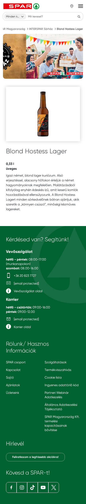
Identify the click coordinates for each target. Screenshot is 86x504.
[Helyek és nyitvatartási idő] (71, 6)
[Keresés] (79, 16)
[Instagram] (22, 487)
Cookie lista (53, 377)
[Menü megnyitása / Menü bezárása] (80, 6)
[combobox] (15, 16)
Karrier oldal (22, 327)
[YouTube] (43, 487)
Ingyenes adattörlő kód (62, 385)
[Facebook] (11, 487)
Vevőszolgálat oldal (27, 291)
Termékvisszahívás (58, 370)
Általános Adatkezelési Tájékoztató (61, 407)
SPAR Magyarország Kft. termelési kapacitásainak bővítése (62, 423)
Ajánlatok (13, 385)
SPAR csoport (16, 362)
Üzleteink (12, 393)
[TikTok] (32, 487)
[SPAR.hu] (22, 6)
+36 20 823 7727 (24, 276)
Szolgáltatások (56, 362)
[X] (53, 487)
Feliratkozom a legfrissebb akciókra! (35, 457)
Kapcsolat (13, 370)
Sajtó (10, 377)
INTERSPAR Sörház (41, 28)
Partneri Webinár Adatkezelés (57, 395)
